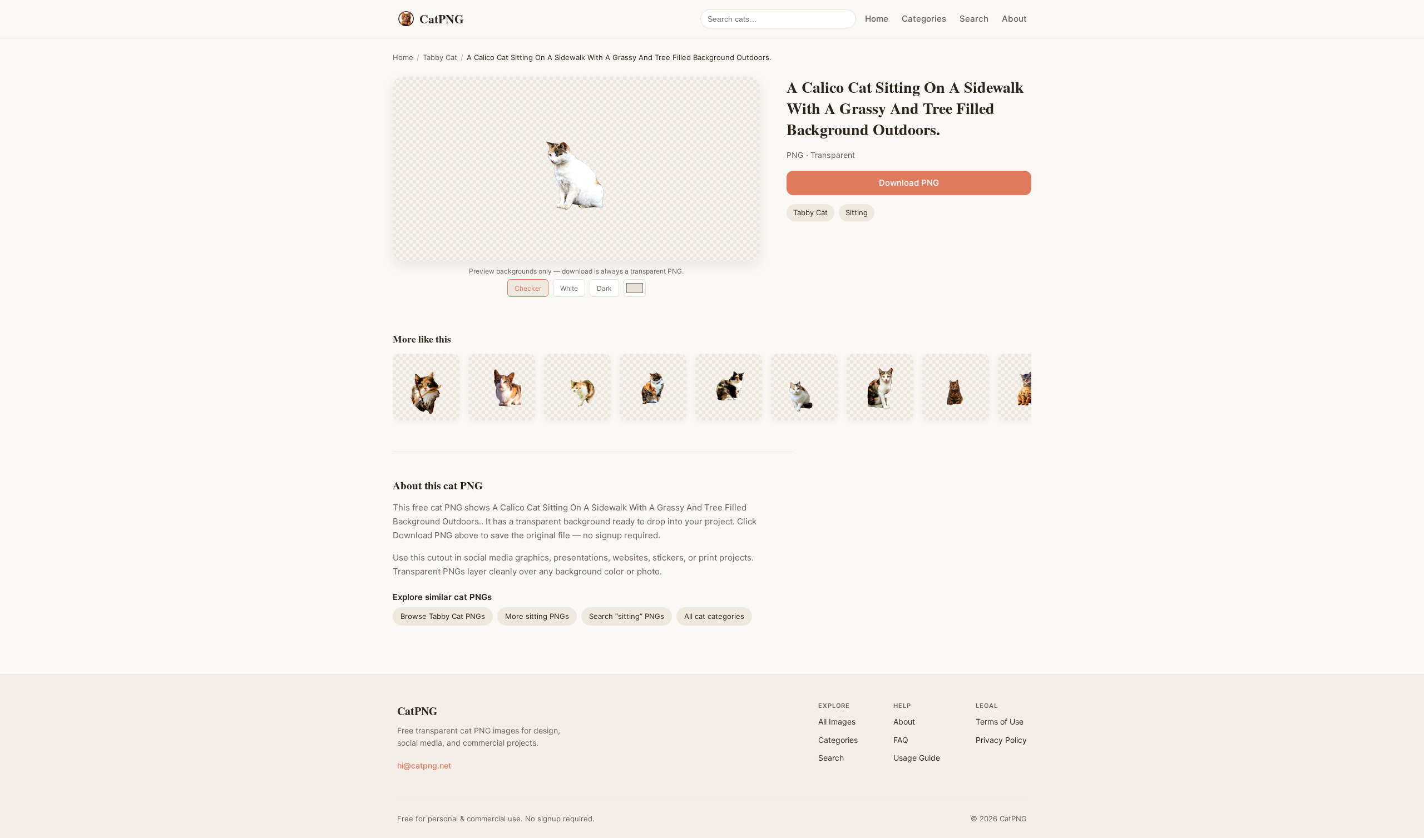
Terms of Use (1000, 721)
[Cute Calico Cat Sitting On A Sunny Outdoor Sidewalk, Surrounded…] (577, 387)
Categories (924, 18)
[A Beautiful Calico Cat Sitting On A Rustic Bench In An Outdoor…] (728, 387)
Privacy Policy (1001, 740)
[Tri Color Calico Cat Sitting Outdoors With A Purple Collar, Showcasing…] (653, 387)
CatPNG (417, 711)
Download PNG (909, 182)
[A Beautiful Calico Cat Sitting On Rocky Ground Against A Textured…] (804, 387)
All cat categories (714, 616)
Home (876, 18)
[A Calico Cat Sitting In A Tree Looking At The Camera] (426, 387)
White (569, 288)
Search (974, 18)
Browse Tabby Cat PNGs (442, 616)
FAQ (900, 740)
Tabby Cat (440, 57)
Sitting (857, 212)
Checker (528, 288)
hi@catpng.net (424, 765)
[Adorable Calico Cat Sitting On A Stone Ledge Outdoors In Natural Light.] (501, 387)
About (1014, 18)
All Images (837, 721)
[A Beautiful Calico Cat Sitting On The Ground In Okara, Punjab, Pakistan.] (880, 387)
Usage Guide (916, 757)
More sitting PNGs (537, 616)
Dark (604, 288)
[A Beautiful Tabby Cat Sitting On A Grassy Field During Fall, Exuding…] (955, 387)
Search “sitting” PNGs (626, 616)
